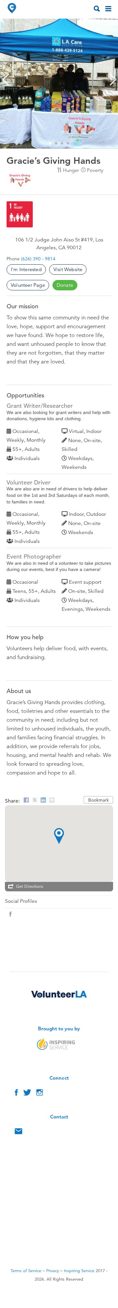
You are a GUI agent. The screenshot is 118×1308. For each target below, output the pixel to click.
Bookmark (98, 800)
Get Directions (29, 886)
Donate (65, 285)
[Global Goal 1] (20, 214)
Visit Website (68, 269)
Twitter (27, 1094)
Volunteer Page (28, 285)
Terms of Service (25, 1270)
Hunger (71, 170)
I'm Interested (26, 269)
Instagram (39, 1094)
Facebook (16, 1094)
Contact (18, 1133)
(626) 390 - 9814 (38, 259)
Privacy (52, 1270)
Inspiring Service (79, 1270)
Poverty (95, 170)
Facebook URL (10, 914)
